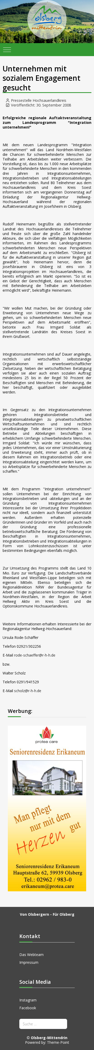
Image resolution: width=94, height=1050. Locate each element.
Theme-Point (58, 1042)
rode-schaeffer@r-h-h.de (34, 655)
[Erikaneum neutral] (47, 807)
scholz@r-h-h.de (27, 690)
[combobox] (43, 1024)
